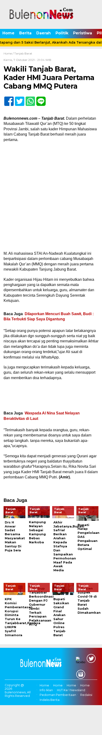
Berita (25, 33)
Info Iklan (46, 690)
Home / (9, 53)
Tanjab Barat (23, 53)
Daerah (43, 33)
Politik (62, 33)
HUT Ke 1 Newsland (71, 690)
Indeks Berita (50, 700)
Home (8, 33)
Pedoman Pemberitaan (58, 695)
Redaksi (86, 695)
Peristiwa (82, 33)
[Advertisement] (51, 198)
